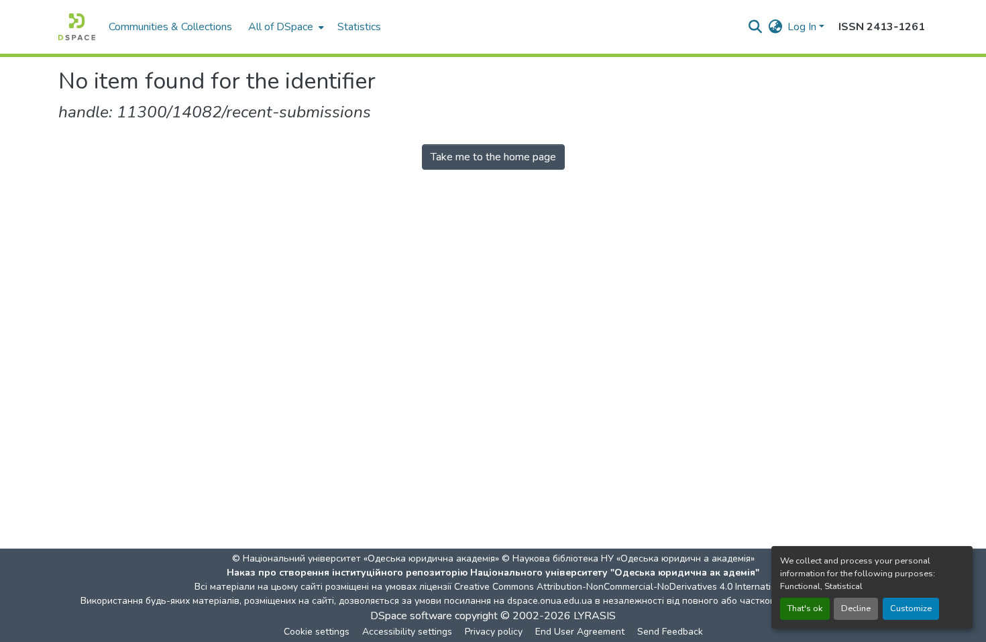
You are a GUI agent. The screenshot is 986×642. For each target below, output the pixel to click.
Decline (856, 608)
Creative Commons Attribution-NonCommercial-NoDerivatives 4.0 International (621, 586)
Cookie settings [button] (316, 631)
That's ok (804, 608)
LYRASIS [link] (594, 615)
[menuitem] (284, 27)
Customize (911, 608)
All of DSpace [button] (280, 26)
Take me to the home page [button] (493, 157)
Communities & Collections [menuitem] (170, 26)
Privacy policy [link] (494, 631)
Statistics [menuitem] (359, 26)
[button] (76, 26)
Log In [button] (803, 26)
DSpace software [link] (411, 615)
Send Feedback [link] (670, 631)
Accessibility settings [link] (407, 631)
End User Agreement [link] (579, 631)
